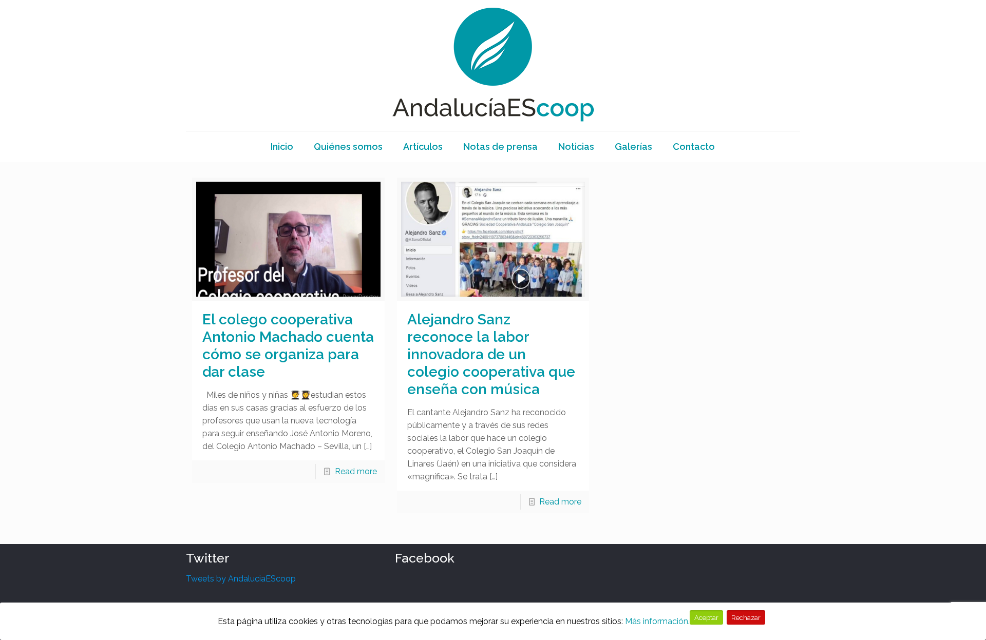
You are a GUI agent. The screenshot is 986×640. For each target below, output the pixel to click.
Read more (356, 471)
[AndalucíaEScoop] (493, 65)
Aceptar (706, 617)
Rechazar (746, 617)
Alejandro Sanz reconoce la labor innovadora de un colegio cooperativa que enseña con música (491, 354)
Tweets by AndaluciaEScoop (241, 579)
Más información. (657, 621)
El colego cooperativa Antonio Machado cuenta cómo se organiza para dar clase (288, 345)
